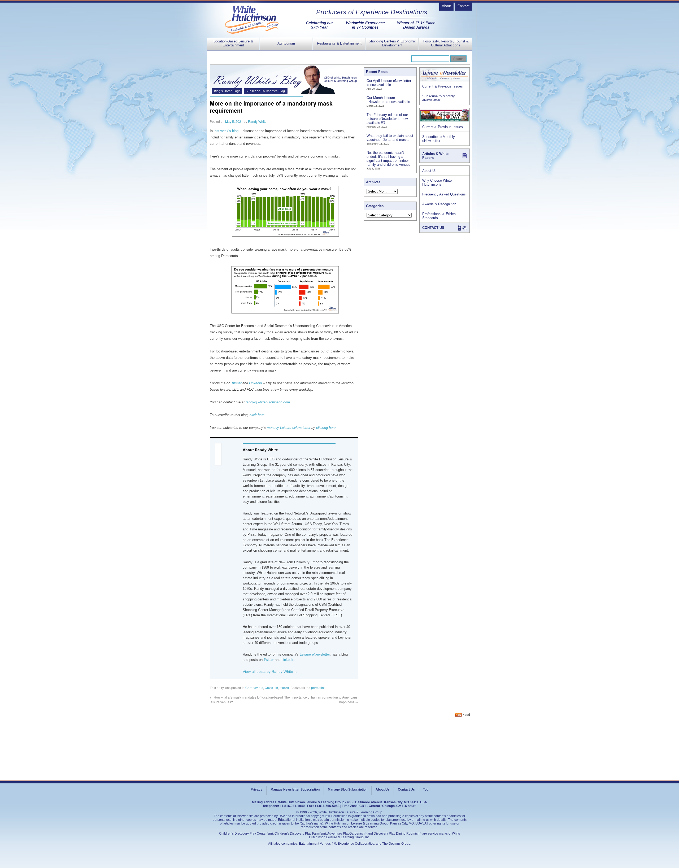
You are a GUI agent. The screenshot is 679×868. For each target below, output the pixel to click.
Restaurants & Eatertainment (339, 43)
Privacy (256, 789)
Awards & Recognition (439, 204)
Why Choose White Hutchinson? (437, 182)
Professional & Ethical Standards (439, 216)
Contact (463, 6)
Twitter (269, 660)
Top (425, 789)
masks (284, 687)
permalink (318, 687)
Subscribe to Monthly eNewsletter (438, 98)
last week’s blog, (227, 131)
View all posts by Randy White (270, 671)
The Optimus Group (396, 843)
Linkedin (287, 660)
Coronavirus (254, 687)
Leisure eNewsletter (315, 654)
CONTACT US (433, 228)
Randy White (257, 121)
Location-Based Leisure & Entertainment (233, 43)
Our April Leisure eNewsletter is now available (389, 83)
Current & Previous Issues (442, 86)
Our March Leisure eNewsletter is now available (388, 100)
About (446, 6)
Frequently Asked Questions (444, 194)
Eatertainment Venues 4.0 (317, 843)
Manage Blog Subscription (347, 789)
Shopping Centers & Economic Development (392, 43)
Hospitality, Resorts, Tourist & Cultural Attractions (446, 43)
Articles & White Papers (435, 156)
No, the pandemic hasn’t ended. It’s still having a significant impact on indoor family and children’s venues (388, 159)
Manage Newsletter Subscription (295, 789)
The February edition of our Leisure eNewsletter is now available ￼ (387, 119)
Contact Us (406, 789)
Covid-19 (271, 687)
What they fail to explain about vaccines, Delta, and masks (390, 138)
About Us (429, 171)
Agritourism (286, 43)
